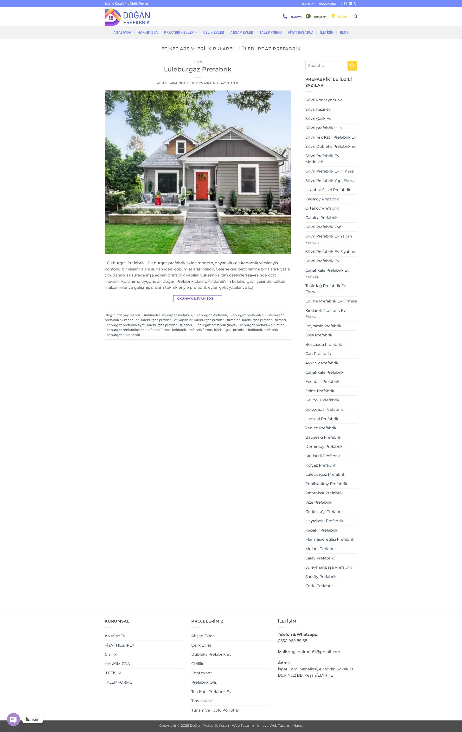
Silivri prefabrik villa (323, 128)
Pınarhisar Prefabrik (324, 493)
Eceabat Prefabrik (322, 381)
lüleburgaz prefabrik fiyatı (125, 325)
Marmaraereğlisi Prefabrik (329, 539)
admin (162, 83)
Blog (344, 32)
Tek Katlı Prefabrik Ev (211, 691)
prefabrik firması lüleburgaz (209, 330)
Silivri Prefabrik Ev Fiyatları (330, 251)
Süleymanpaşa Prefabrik (328, 567)
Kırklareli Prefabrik (322, 456)
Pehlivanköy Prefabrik (326, 484)
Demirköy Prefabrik (324, 446)
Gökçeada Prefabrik (324, 409)
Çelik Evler (213, 32)
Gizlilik (111, 654)
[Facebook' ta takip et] (341, 3)
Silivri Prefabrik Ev (322, 261)
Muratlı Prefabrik (321, 548)
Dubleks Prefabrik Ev (211, 654)
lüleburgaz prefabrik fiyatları (169, 325)
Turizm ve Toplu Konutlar (215, 710)
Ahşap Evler (241, 32)
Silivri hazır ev (318, 109)
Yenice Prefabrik (320, 428)
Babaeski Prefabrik (323, 437)
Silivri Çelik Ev (318, 118)
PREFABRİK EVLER (179, 32)
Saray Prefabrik (319, 558)
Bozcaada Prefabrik (323, 344)
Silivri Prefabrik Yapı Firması (331, 180)
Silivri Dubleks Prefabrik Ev (330, 146)
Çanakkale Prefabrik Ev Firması (327, 273)
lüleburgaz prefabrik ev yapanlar (166, 320)
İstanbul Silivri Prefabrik (327, 189)
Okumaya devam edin (197, 298)
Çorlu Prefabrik (319, 586)
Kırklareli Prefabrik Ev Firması (325, 313)
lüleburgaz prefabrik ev (247, 315)
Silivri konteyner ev (323, 100)
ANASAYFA (122, 32)
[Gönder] (352, 65)
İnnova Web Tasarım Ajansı (280, 725)
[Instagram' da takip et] (345, 3)
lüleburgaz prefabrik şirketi (214, 325)
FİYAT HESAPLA (301, 32)
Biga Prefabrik (318, 335)
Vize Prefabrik (318, 502)
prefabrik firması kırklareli (165, 330)
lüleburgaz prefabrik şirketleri (261, 325)
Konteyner (201, 673)
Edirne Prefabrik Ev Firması (331, 301)
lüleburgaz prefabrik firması (264, 320)
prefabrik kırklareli (247, 330)
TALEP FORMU (270, 32)
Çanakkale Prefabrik (324, 372)
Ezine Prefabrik (319, 391)
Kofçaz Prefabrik (320, 465)
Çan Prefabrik (318, 353)
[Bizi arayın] (354, 3)
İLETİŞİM (308, 4)
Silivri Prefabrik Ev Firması (329, 171)
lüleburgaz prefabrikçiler (124, 330)
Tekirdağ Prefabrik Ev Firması (325, 288)
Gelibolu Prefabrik (322, 400)
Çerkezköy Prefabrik (324, 511)
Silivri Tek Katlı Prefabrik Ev (330, 137)
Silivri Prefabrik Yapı (323, 227)
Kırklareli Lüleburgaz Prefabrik (168, 315)
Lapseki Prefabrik (321, 419)
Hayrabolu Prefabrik (324, 521)
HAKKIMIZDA (327, 4)
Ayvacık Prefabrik (321, 363)
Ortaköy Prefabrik (322, 208)
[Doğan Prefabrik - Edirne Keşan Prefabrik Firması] (129, 16)
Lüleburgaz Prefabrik (197, 69)
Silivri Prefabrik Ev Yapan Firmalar (328, 239)
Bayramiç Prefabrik (323, 326)
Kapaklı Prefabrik (321, 530)
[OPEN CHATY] (13, 719)
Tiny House (202, 701)
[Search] (355, 16)
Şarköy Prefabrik (321, 576)
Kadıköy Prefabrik (322, 199)
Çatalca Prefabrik (321, 217)
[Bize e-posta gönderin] (350, 3)
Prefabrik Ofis (204, 682)
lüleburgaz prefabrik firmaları (217, 320)
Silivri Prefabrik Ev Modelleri (322, 159)
